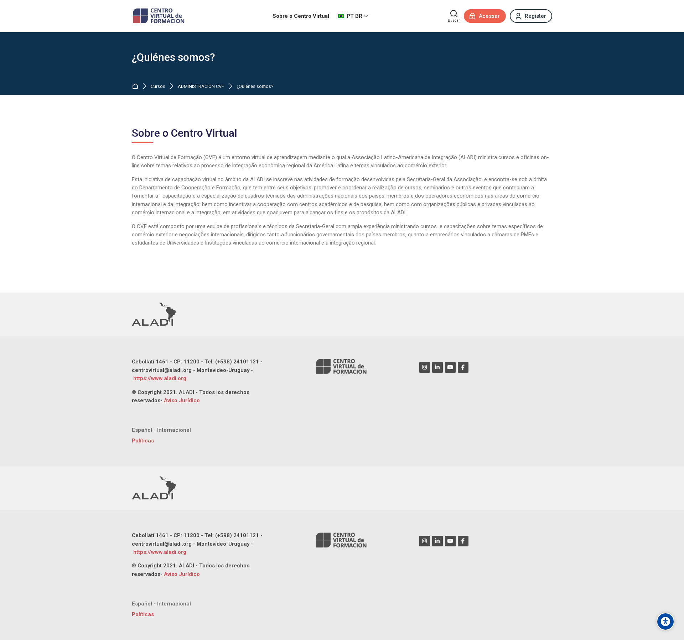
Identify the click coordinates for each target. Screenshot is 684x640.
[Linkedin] (437, 367)
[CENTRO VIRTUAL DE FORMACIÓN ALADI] (159, 16)
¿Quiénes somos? (173, 57)
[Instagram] (424, 367)
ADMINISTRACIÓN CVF (201, 86)
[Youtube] (450, 367)
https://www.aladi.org (159, 378)
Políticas (143, 440)
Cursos (158, 86)
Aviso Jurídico (182, 400)
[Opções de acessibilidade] (665, 621)
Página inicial (136, 86)
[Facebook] (463, 367)
